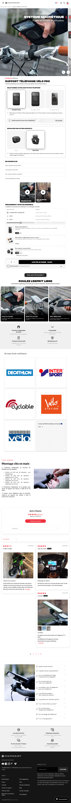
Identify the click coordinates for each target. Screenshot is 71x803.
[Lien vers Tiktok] (12, 764)
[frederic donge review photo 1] (18, 565)
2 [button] (33, 654)
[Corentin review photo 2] (40, 628)
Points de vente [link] (6, 790)
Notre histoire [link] (5, 779)
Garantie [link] (4, 785)
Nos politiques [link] (23, 794)
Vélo (6, 6)
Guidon (10, 6)
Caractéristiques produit (12, 178)
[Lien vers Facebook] (6, 764)
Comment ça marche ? (11, 169)
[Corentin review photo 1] (53, 613)
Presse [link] (3, 782)
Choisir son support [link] (7, 788)
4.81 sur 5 (40, 514)
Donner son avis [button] (35, 521)
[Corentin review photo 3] (44, 628)
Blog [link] (20, 788)
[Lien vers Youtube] (3, 764)
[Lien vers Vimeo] (15, 764)
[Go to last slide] (63, 72)
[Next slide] (68, 72)
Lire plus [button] (27, 589)
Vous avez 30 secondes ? (35, 275)
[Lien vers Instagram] (9, 764)
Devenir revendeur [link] (24, 790)
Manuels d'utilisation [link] (24, 785)
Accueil (2, 6)
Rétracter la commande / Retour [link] (8, 794)
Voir (39, 426)
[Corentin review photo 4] (48, 628)
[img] (7, 546)
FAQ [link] (20, 782)
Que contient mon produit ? (13, 165)
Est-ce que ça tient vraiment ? (13, 174)
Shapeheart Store (14, 799)
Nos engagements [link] (23, 779)
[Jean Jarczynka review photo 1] (53, 565)
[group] (34, 42)
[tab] (61, 266)
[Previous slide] (36, 478)
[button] (64, 3)
